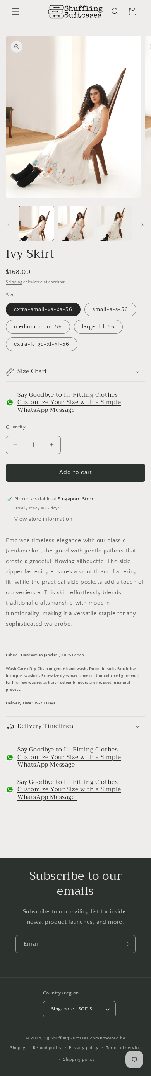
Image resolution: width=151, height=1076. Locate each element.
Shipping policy (79, 1059)
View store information (43, 519)
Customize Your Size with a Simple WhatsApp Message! (69, 406)
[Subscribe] (126, 944)
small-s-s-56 (110, 309)
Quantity (16, 427)
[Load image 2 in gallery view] (75, 223)
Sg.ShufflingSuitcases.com (71, 1038)
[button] (15, 11)
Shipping (14, 282)
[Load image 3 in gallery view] (114, 223)
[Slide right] (142, 225)
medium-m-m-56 (38, 327)
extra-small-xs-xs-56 (43, 309)
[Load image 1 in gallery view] (36, 223)
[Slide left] (8, 225)
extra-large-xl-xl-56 (41, 344)
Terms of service (123, 1047)
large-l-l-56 (98, 327)
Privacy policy (84, 1047)
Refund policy (47, 1047)
